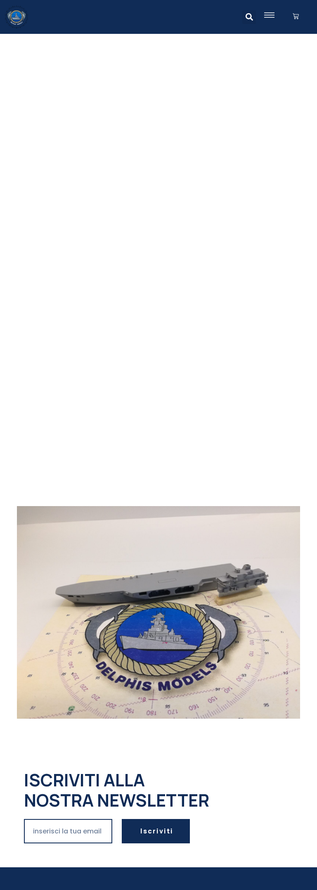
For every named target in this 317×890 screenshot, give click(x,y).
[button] (249, 17)
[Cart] (296, 17)
